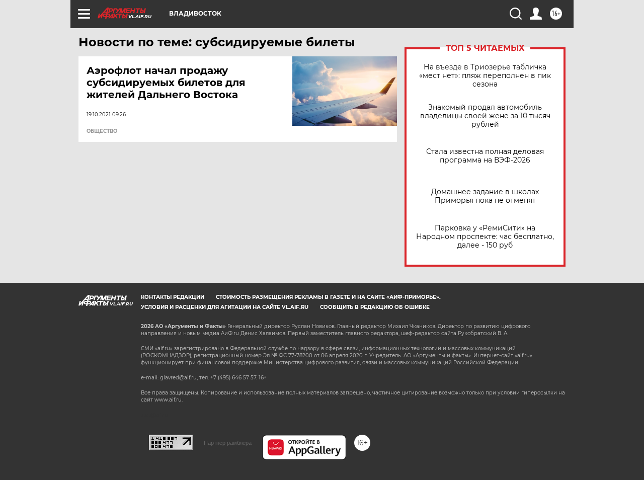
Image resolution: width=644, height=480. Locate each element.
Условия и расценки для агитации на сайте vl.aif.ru (224, 307)
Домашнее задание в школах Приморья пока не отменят (485, 196)
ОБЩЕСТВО (102, 131)
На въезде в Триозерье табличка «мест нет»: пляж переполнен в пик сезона (485, 76)
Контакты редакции (172, 297)
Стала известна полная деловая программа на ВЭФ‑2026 (485, 156)
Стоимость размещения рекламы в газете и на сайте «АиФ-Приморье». (328, 297)
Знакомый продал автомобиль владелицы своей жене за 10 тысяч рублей (485, 116)
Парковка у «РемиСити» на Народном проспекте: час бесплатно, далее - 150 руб (485, 237)
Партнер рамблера (228, 443)
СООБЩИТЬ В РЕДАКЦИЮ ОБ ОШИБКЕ (375, 307)
